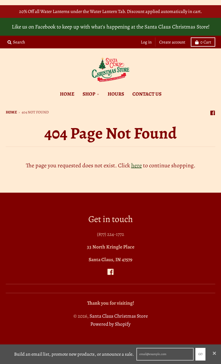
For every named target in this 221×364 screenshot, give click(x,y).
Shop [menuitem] (89, 93)
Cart (205, 42)
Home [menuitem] (67, 93)
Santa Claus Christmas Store (118, 315)
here (136, 165)
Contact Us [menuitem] (146, 93)
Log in (146, 42)
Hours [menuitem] (116, 93)
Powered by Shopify (110, 324)
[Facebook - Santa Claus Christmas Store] (212, 111)
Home (11, 112)
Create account (172, 42)
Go (200, 354)
